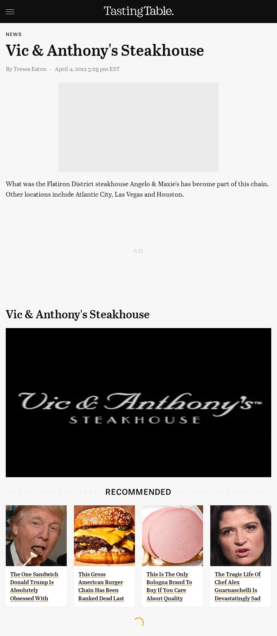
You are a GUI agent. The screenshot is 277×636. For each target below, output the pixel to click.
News (14, 34)
